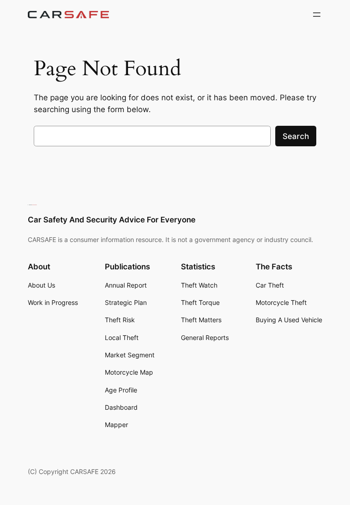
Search (296, 136)
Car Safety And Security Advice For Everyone (112, 219)
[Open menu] (316, 14)
